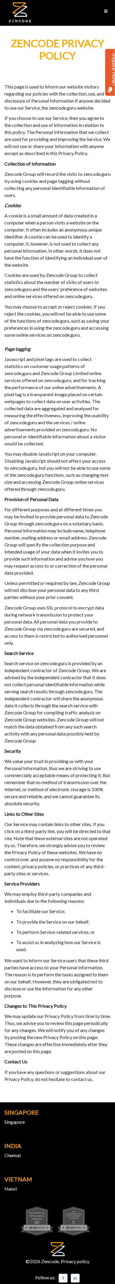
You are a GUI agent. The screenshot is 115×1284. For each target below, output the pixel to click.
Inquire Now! (110, 69)
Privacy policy (74, 1261)
